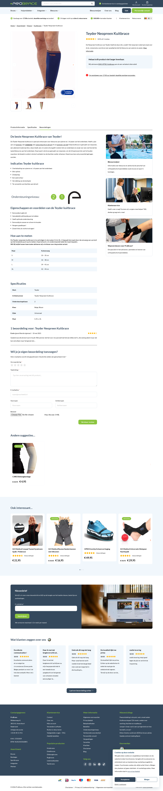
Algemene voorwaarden (91, 717)
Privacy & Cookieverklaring (84, 787)
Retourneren (136, 18)
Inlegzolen (41, 10)
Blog (117, 10)
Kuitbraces (37, 26)
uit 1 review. (104, 39)
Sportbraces (15, 760)
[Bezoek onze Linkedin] (95, 764)
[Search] (92, 3)
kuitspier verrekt (62, 145)
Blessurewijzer (95, 10)
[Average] (18, 365)
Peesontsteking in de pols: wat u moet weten (135, 717)
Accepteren (125, 779)
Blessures (54, 10)
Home (13, 26)
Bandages (14, 757)
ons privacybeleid (134, 771)
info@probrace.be (17, 730)
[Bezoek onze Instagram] (90, 764)
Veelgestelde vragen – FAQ (56, 733)
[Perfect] (24, 365)
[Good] (21, 365)
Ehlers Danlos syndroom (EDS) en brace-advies (136, 733)
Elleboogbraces (52, 754)
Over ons (108, 10)
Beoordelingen (45, 127)
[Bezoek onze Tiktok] (104, 764)
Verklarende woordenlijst (92, 733)
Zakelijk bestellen (53, 736)
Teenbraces (51, 764)
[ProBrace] (24, 3)
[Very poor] (12, 365)
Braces (13, 10)
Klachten (86, 745)
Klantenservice (124, 18)
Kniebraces (51, 748)
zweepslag (28, 145)
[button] (13, 464)
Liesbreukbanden (53, 761)
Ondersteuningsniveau (91, 730)
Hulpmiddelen (26, 10)
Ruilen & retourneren (54, 730)
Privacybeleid (88, 720)
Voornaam (14, 401)
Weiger (147, 779)
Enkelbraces (51, 751)
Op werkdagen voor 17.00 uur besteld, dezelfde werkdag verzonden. (112, 75)
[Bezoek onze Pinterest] (99, 764)
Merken (13, 766)
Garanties (86, 742)
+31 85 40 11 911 (17, 733)
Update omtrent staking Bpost (130, 736)
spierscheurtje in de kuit (44, 145)
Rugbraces (50, 757)
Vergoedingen (88, 739)
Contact (49, 717)
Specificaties (32, 127)
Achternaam (59, 401)
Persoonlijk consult (90, 736)
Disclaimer (87, 748)
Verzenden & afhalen (54, 727)
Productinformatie (18, 127)
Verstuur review (87, 422)
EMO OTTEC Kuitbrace (106, 64)
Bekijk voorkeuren (120, 784)
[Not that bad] (15, 365)
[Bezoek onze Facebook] (85, 764)
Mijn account (51, 723)
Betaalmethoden (89, 723)
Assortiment (21, 26)
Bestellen (86, 727)
